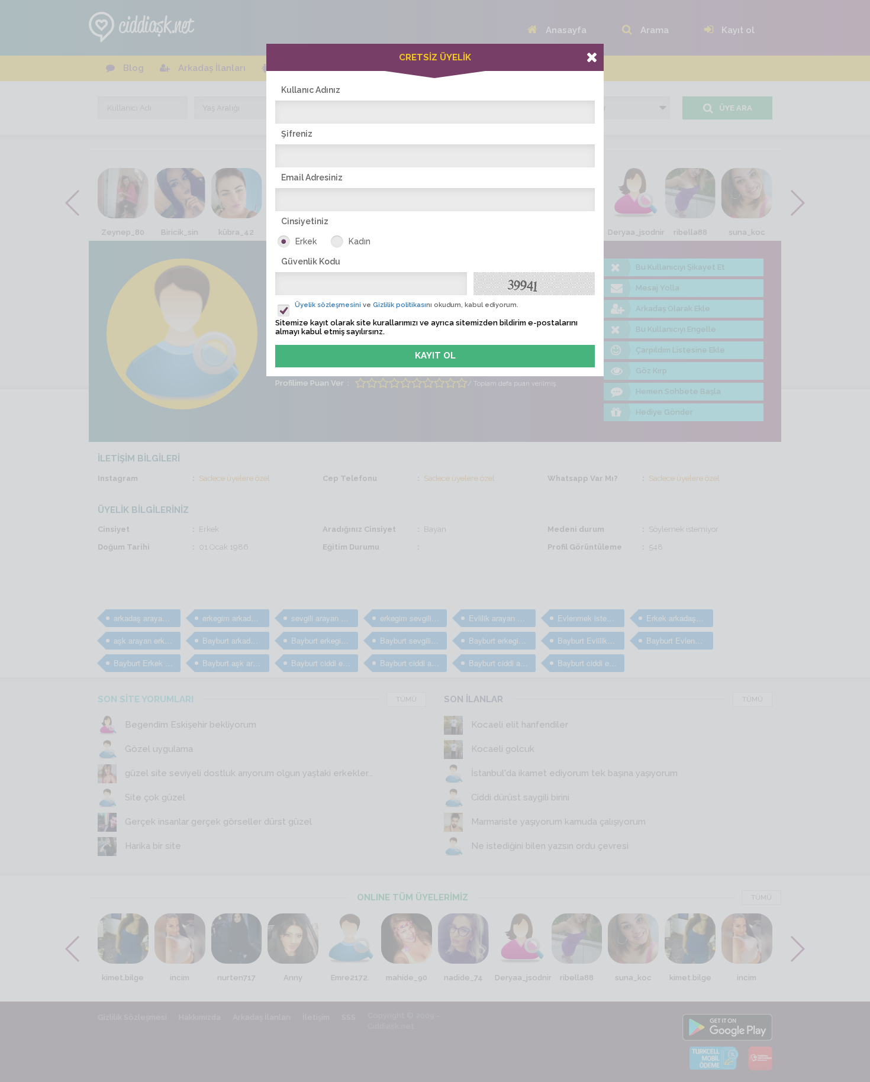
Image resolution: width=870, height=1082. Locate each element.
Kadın (359, 241)
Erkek (306, 241)
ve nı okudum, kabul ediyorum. (406, 305)
